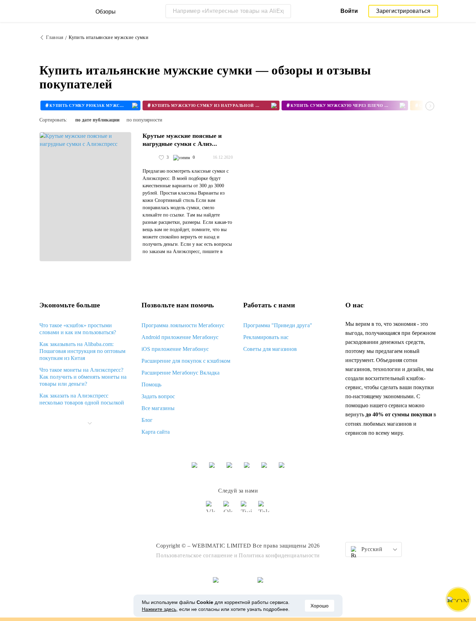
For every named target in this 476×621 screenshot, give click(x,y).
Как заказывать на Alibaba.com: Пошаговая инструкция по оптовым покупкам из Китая (82, 351)
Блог (147, 420)
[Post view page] (85, 196)
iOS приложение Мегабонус (175, 349)
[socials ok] (229, 509)
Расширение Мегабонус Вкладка (180, 373)
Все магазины (158, 408)
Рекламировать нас (266, 337)
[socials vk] (212, 509)
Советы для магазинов (270, 349)
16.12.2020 (223, 157)
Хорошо (319, 605)
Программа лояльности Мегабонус (182, 325)
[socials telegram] (264, 509)
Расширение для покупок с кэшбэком (185, 361)
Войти (349, 11)
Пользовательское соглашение (194, 555)
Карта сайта (155, 432)
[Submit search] (284, 11)
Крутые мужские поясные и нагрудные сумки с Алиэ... (182, 139)
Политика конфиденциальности (279, 555)
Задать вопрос (158, 396)
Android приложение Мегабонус (179, 337)
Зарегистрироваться (403, 11)
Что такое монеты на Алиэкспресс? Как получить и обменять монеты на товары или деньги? (82, 377)
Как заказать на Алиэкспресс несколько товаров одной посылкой (81, 399)
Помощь (151, 384)
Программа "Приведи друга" (277, 325)
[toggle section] (90, 423)
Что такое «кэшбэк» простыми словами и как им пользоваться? (77, 328)
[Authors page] (150, 157)
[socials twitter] (246, 509)
